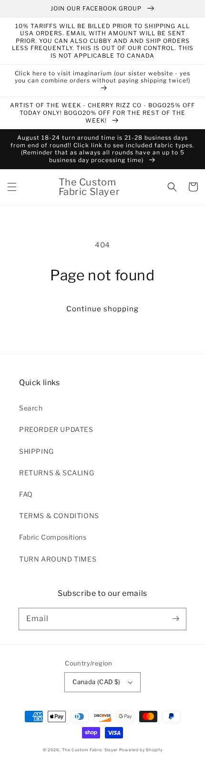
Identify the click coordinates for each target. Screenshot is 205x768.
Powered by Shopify (141, 750)
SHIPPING (36, 451)
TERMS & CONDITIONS (59, 516)
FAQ (26, 494)
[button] (11, 186)
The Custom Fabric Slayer (90, 750)
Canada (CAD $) (96, 682)
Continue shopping (102, 309)
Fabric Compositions (52, 537)
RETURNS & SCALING (56, 473)
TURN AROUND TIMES (57, 559)
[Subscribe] (175, 618)
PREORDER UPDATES (56, 429)
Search (31, 408)
